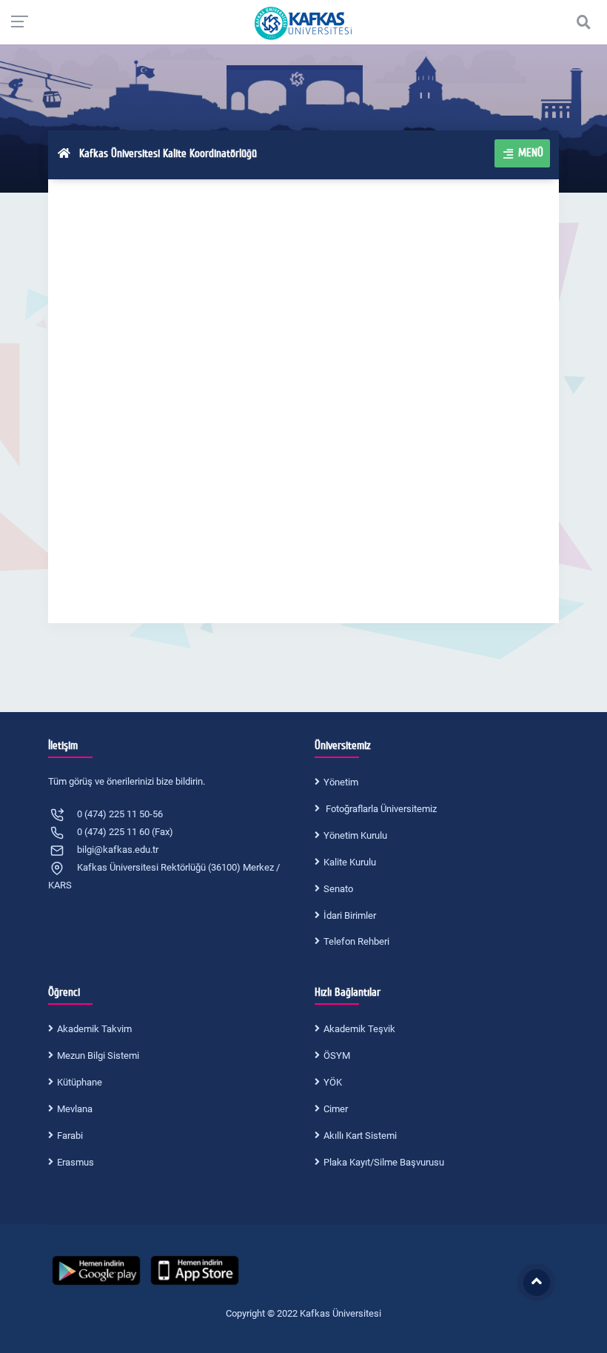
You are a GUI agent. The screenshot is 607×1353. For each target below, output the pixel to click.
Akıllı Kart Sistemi (360, 1135)
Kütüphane (79, 1082)
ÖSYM (336, 1055)
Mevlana (75, 1108)
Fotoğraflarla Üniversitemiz (380, 808)
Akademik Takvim (94, 1028)
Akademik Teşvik (359, 1028)
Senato (338, 888)
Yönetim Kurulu (355, 835)
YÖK (332, 1082)
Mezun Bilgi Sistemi (98, 1055)
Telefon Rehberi (356, 941)
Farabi (70, 1135)
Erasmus (75, 1162)
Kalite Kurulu (349, 862)
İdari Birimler (349, 915)
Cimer (335, 1108)
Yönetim (340, 782)
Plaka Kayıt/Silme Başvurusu (383, 1162)
